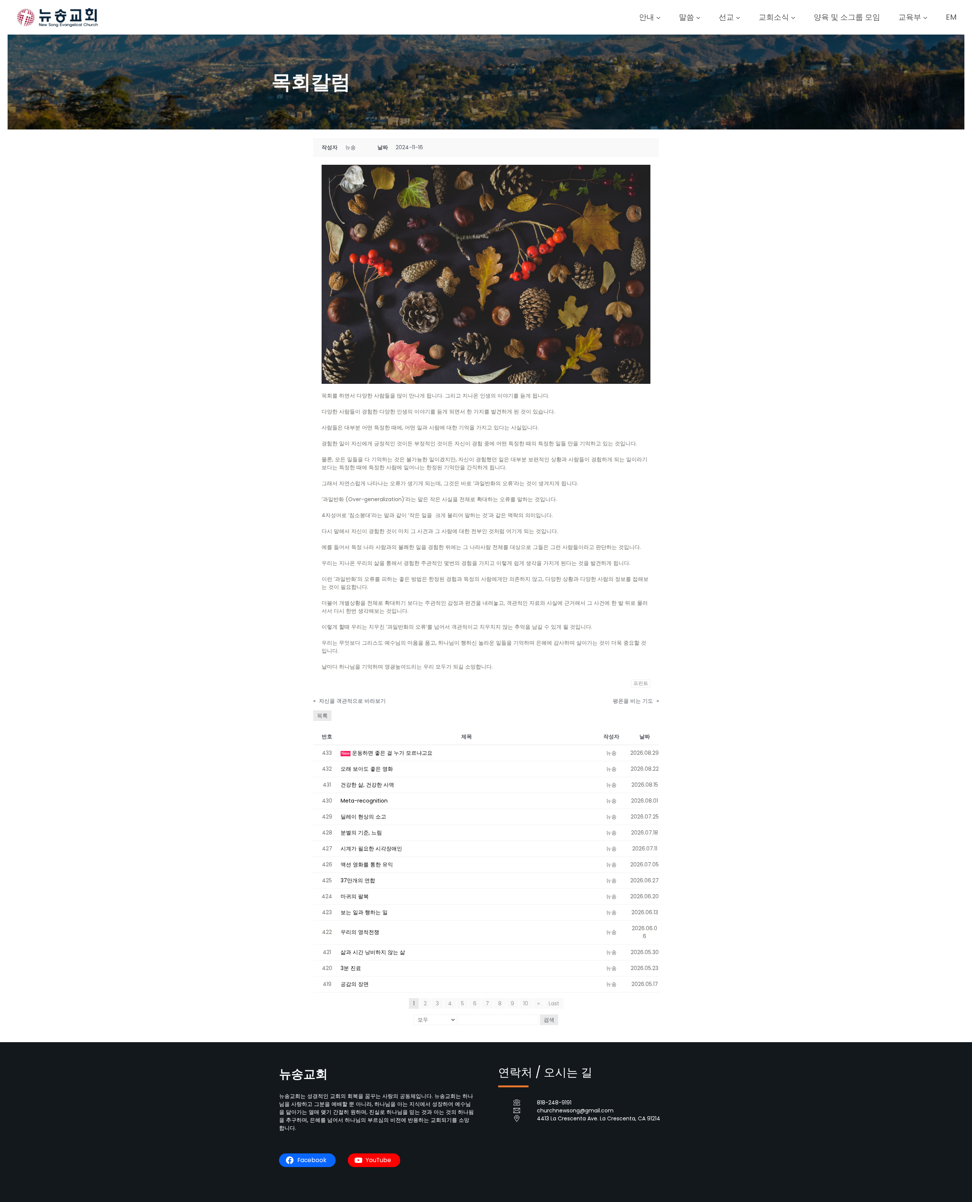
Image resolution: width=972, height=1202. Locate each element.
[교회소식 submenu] (793, 17)
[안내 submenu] (658, 17)
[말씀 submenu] (698, 17)
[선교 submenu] (738, 17)
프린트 (640, 683)
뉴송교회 (303, 1073)
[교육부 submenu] (925, 17)
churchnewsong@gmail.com (575, 1110)
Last (554, 1003)
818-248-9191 (554, 1102)
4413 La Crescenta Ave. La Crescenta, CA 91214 (598, 1118)
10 (525, 1003)
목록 (322, 715)
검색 (549, 1020)
